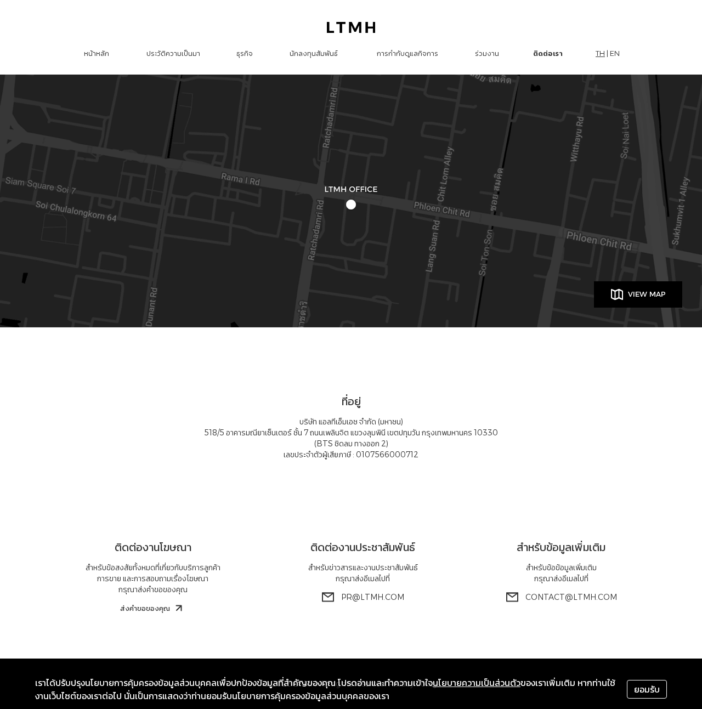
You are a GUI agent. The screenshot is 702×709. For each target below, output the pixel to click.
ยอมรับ (647, 689)
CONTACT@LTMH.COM (571, 597)
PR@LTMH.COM (372, 597)
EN (615, 53)
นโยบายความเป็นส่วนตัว (476, 682)
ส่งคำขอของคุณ (145, 608)
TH (600, 53)
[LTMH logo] (351, 27)
